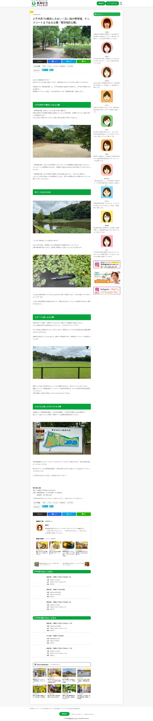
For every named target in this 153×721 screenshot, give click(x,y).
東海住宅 (101, 3)
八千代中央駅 (70, 66)
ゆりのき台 (55, 66)
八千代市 (49, 66)
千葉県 (43, 66)
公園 (32, 11)
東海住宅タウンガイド (73, 718)
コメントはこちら (112, 3)
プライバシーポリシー (77, 714)
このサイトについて (89, 714)
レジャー (46, 69)
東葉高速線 (62, 66)
